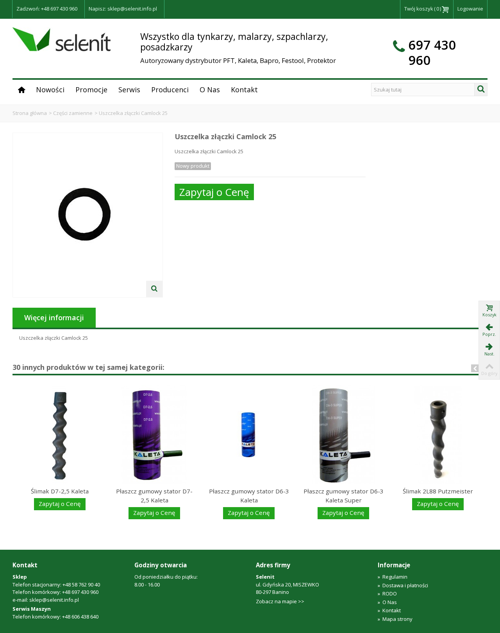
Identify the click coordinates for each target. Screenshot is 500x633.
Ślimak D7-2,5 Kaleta (60, 491)
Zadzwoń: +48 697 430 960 (46, 8)
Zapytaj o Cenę (214, 192)
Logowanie (470, 8)
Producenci (170, 89)
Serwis (129, 89)
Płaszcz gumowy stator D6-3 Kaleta (249, 495)
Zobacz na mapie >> (280, 601)
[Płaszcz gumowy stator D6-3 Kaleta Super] (343, 435)
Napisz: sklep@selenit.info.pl (123, 8)
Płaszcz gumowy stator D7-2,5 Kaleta (154, 495)
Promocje (91, 89)
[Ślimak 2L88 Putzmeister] (438, 435)
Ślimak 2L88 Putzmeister (438, 491)
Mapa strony (395, 618)
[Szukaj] (481, 89)
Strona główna (29, 113)
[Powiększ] (154, 289)
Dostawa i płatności (403, 585)
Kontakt (244, 89)
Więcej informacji (54, 317)
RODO (387, 593)
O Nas (210, 89)
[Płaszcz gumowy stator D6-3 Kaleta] (248, 435)
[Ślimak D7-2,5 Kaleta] (59, 435)
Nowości (50, 89)
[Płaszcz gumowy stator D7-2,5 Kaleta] (154, 435)
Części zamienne (73, 113)
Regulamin (392, 576)
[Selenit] (61, 38)
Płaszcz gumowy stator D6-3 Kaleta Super (344, 495)
